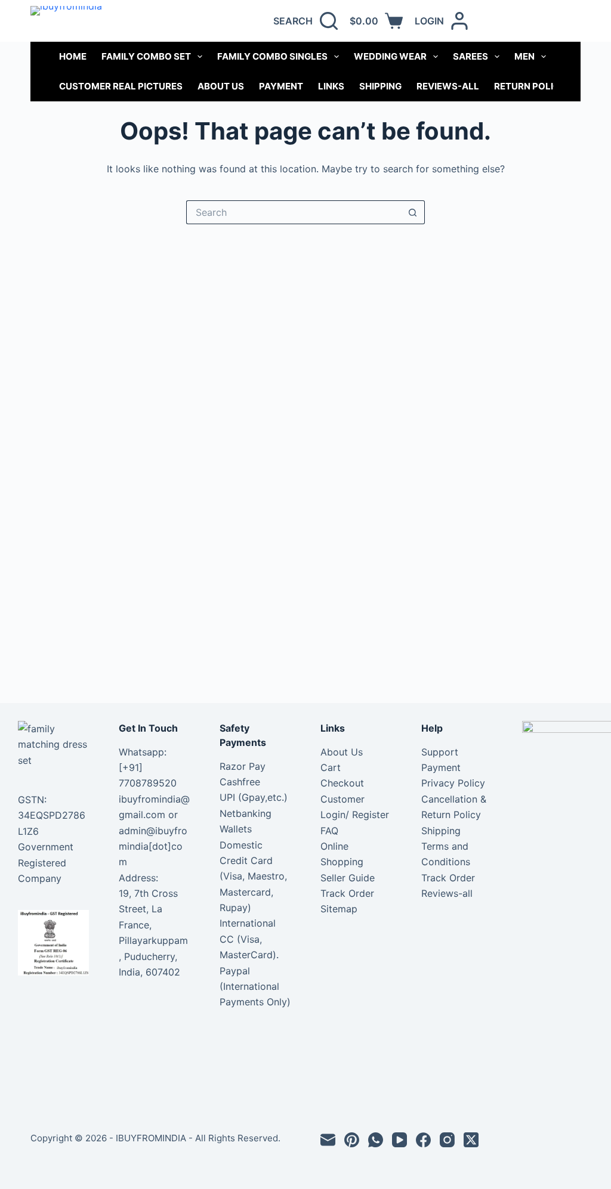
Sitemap (338, 909)
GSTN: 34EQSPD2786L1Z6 (51, 815)
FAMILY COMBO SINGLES (272, 56)
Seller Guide (347, 878)
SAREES (470, 56)
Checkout (342, 783)
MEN (524, 56)
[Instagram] (447, 1139)
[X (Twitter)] (471, 1139)
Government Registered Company (45, 862)
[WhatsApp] (375, 1139)
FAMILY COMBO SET (146, 56)
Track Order (347, 893)
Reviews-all (447, 86)
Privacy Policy (453, 783)
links (331, 86)
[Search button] (413, 212)
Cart (330, 767)
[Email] (327, 1139)
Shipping (380, 86)
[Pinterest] (351, 1139)
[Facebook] (423, 1139)
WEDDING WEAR (390, 56)
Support (439, 752)
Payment (281, 86)
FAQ (329, 831)
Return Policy (530, 86)
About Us (221, 86)
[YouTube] (399, 1139)
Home (73, 56)
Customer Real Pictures (121, 86)
